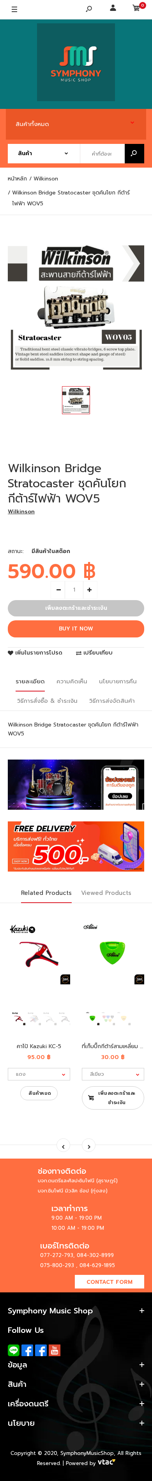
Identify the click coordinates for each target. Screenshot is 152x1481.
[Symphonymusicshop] (76, 64)
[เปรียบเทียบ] (59, 933)
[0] (136, 10)
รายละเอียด (30, 681)
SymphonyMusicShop (87, 1453)
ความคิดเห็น (72, 681)
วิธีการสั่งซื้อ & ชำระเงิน (47, 701)
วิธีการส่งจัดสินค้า (112, 701)
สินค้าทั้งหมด (32, 124)
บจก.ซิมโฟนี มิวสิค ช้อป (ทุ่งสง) (73, 1190)
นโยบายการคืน (118, 681)
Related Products (46, 893)
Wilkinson (21, 512)
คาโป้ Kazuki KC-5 (39, 1046)
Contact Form (110, 1282)
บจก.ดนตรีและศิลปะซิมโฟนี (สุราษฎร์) (78, 1180)
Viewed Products (106, 893)
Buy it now (76, 629)
